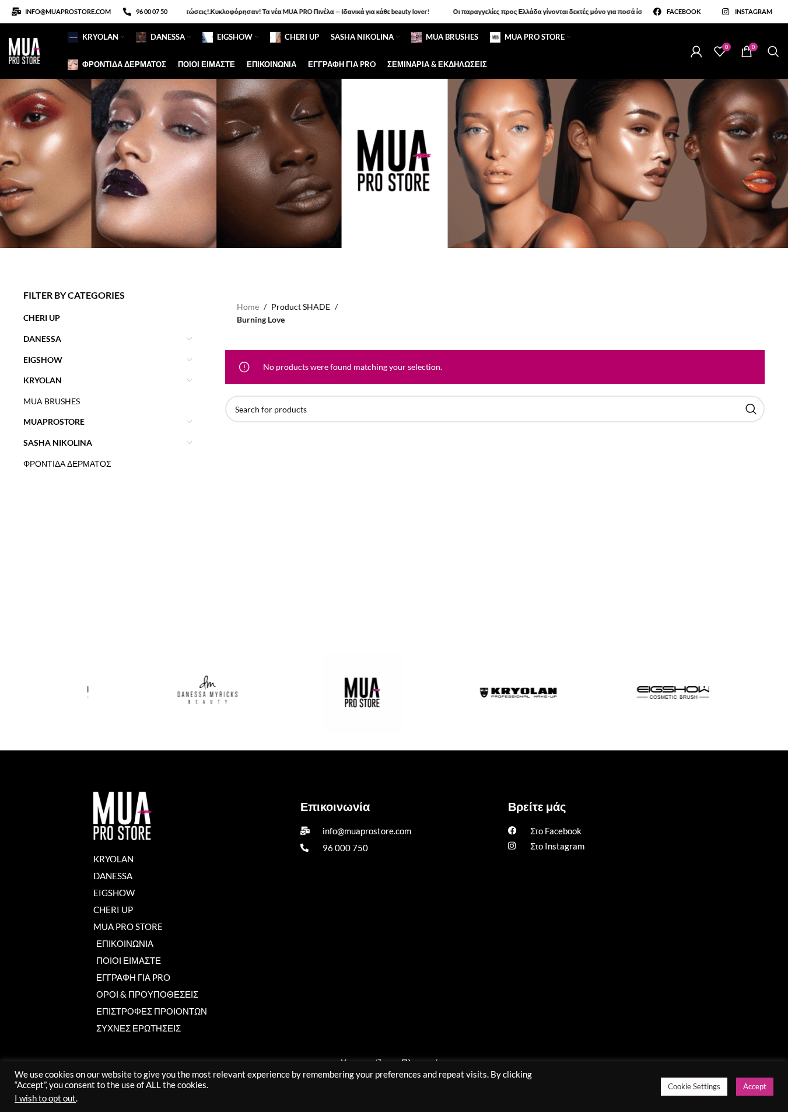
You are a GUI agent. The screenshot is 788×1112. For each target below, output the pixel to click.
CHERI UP (41, 318)
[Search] (773, 51)
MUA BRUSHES (51, 401)
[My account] (696, 51)
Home (248, 307)
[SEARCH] (751, 409)
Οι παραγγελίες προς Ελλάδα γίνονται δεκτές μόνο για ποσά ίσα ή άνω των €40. (549, 11)
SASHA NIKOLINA (57, 442)
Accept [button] (754, 1086)
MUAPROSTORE (54, 421)
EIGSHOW (42, 360)
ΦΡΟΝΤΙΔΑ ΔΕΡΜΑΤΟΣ (67, 463)
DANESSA (42, 339)
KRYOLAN (42, 380)
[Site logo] (25, 50)
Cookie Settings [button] (694, 1086)
